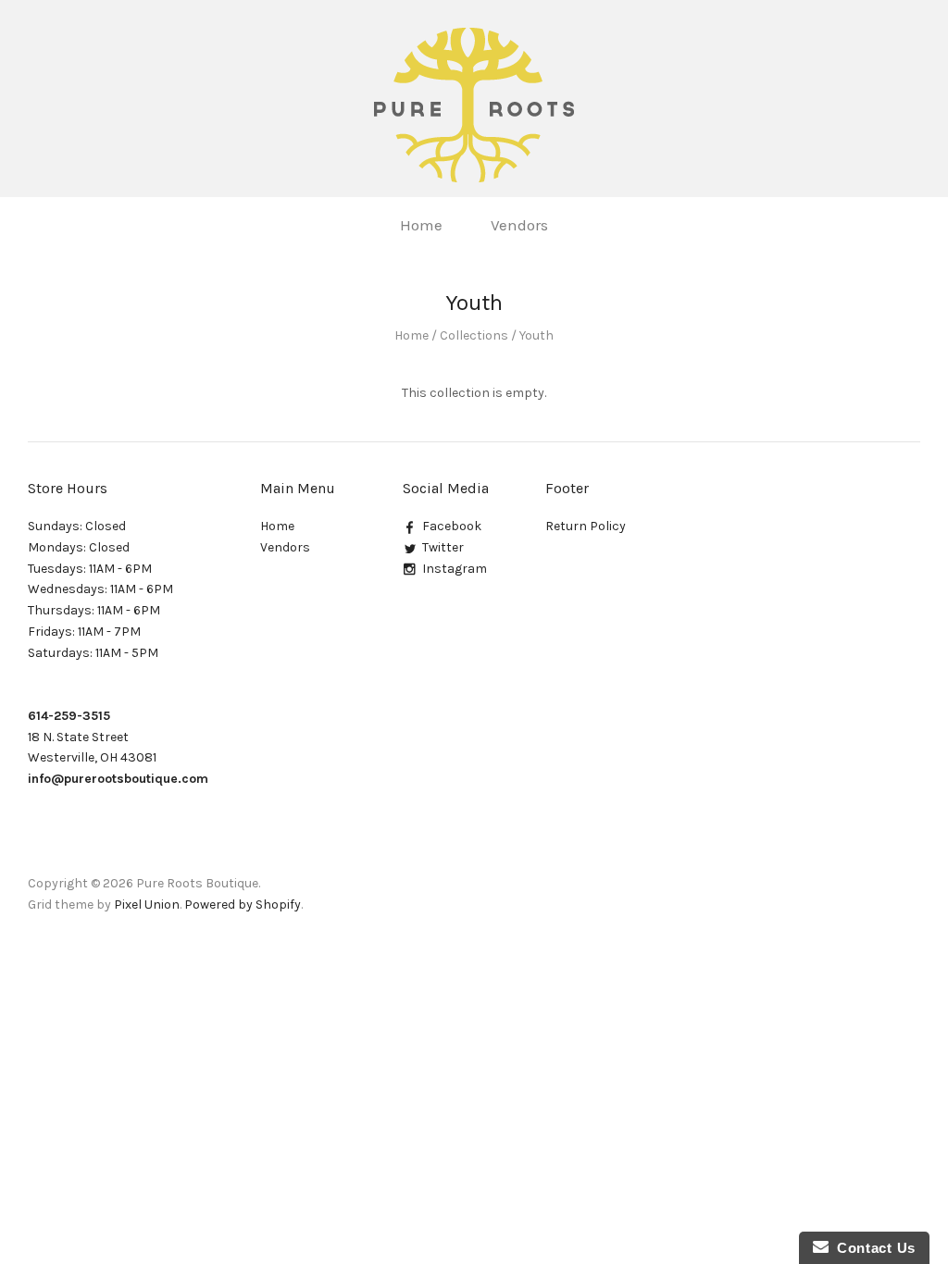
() (899, 223)
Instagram (454, 568)
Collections (474, 335)
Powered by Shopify (242, 904)
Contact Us (872, 1248)
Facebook (451, 526)
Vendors (519, 225)
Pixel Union (147, 904)
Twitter (443, 547)
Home (421, 225)
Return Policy (585, 526)
